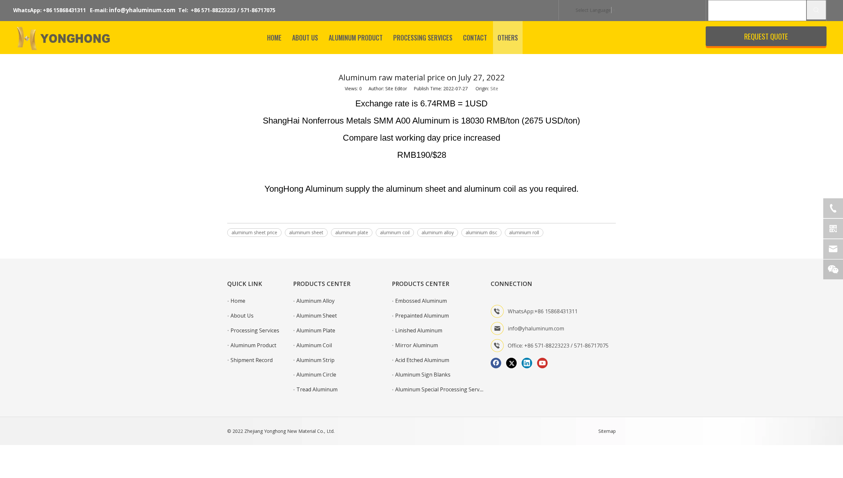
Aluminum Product (253, 345)
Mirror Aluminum (416, 345)
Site (494, 88)
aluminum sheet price (254, 232)
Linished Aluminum (418, 330)
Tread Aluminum (317, 389)
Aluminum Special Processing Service (440, 389)
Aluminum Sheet (316, 315)
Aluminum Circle (316, 374)
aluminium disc (481, 232)
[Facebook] (496, 363)
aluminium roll (524, 232)
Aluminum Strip (315, 360)
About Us (242, 315)
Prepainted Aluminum (422, 315)
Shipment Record (252, 360)
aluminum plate (351, 232)
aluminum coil (395, 232)
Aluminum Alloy (315, 300)
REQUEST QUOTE (766, 36)
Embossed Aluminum (421, 300)
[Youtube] (542, 363)
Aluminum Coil (314, 345)
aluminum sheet (306, 232)
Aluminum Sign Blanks (422, 374)
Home (238, 300)
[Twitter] (511, 363)
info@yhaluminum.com (142, 10)
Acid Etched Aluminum (422, 360)
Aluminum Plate (315, 330)
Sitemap (607, 431)
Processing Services (255, 330)
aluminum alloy (438, 232)
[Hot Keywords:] (816, 10)
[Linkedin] (527, 363)
